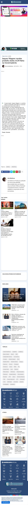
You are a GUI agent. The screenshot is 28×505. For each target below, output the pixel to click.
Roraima (5, 376)
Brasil (12, 354)
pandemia (12, 384)
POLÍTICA (14, 166)
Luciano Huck (6, 369)
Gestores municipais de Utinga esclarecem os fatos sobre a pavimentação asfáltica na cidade (18, 337)
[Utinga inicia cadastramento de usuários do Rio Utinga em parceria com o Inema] (20, 440)
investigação (5, 384)
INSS (15, 366)
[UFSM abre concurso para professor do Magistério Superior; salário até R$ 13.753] (6, 306)
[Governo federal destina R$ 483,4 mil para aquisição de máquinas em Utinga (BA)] (7, 420)
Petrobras (5, 374)
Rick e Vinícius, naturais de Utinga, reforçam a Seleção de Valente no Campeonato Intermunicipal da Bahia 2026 (18, 317)
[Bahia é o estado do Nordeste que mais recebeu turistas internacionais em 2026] (21, 205)
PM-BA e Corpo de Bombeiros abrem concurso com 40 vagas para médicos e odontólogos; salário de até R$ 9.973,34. (7, 232)
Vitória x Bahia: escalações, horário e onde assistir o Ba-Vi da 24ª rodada (6, 213)
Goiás (11, 366)
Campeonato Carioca (7, 356)
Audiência (21, 351)
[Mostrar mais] (22, 172)
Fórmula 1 (5, 366)
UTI (17, 379)
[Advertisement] (14, 31)
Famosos (5, 364)
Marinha (16, 369)
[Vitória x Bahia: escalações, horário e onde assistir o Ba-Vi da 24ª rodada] (7, 205)
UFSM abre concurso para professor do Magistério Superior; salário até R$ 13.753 (18, 306)
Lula (11, 369)
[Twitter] (11, 172)
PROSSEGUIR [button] (6, 502)
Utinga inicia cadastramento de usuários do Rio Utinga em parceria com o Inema (20, 449)
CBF (16, 354)
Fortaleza (16, 364)
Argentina (15, 351)
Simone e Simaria (20, 376)
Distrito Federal (12, 359)
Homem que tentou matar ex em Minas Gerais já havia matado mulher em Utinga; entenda (13, 297)
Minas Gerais (6, 371)
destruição (9, 381)
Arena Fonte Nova (6, 351)
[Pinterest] (17, 172)
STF (10, 376)
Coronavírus (16, 356)
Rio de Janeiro (20, 374)
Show (14, 376)
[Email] (19, 172)
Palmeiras (13, 371)
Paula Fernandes (20, 371)
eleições (21, 381)
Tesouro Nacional (10, 379)
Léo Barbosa (11, 178)
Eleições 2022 (6, 361)
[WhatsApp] (14, 172)
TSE (4, 379)
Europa (21, 361)
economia (16, 381)
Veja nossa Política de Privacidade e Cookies (15, 500)
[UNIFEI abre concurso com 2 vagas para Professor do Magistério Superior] (6, 328)
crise (4, 381)
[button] (1, 2)
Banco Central (6, 354)
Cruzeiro (5, 359)
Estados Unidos (14, 361)
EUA (18, 359)
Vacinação (22, 379)
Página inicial (4, 56)
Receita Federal (13, 374)
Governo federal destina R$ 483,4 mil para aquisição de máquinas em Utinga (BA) (7, 429)
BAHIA (9, 56)
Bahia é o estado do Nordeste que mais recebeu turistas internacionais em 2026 (21, 213)
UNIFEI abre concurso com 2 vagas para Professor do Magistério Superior (18, 328)
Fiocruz (10, 364)
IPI (18, 366)
